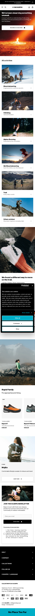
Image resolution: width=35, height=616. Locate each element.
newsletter (18, 2)
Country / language (10, 574)
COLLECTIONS (7, 563)
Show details (26, 312)
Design (3, 604)
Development (10, 604)
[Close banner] (32, 285)
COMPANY (5, 558)
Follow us (6, 569)
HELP (3, 552)
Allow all (17, 318)
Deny (17, 329)
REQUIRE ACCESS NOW (16, 27)
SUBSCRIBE (16, 521)
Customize (16, 323)
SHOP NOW (16, 479)
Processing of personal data (11, 527)
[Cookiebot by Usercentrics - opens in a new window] (22, 286)
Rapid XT (5, 423)
